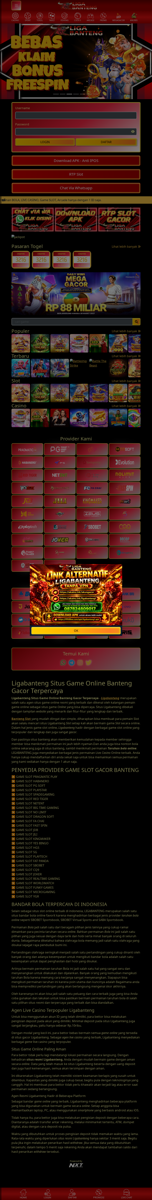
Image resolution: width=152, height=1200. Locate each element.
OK (76, 631)
